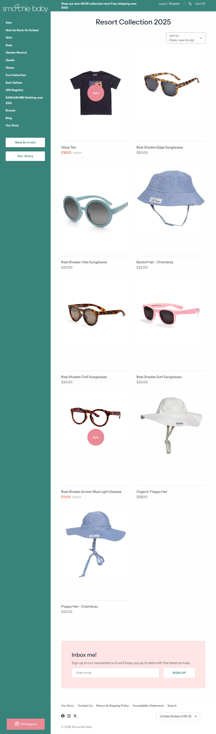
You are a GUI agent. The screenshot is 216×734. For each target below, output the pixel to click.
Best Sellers (14, 82)
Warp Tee (68, 147)
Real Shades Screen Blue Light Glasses (91, 491)
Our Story (12, 125)
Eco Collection (16, 75)
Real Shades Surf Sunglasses (159, 377)
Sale (9, 22)
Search (172, 705)
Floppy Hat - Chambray (79, 606)
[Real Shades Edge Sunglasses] (170, 93)
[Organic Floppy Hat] (170, 437)
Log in (163, 3)
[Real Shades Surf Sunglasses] (170, 322)
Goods (10, 60)
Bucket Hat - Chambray (154, 262)
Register (174, 3)
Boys (9, 45)
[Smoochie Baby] (25, 7)
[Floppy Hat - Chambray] (95, 552)
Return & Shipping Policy (112, 705)
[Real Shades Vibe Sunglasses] (95, 208)
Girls (9, 37)
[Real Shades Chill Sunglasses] (95, 322)
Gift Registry (14, 90)
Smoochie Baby (82, 727)
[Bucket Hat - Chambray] (170, 208)
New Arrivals (25, 142)
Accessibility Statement (148, 705)
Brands (10, 110)
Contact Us (85, 705)
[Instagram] (69, 716)
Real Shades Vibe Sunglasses (84, 262)
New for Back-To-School (22, 30)
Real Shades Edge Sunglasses (159, 147)
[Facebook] (63, 716)
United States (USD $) (176, 716)
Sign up (179, 673)
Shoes (10, 67)
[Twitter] (75, 716)
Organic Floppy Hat (151, 491)
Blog (9, 118)
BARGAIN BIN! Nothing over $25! (24, 100)
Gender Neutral (16, 52)
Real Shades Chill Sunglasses (84, 377)
